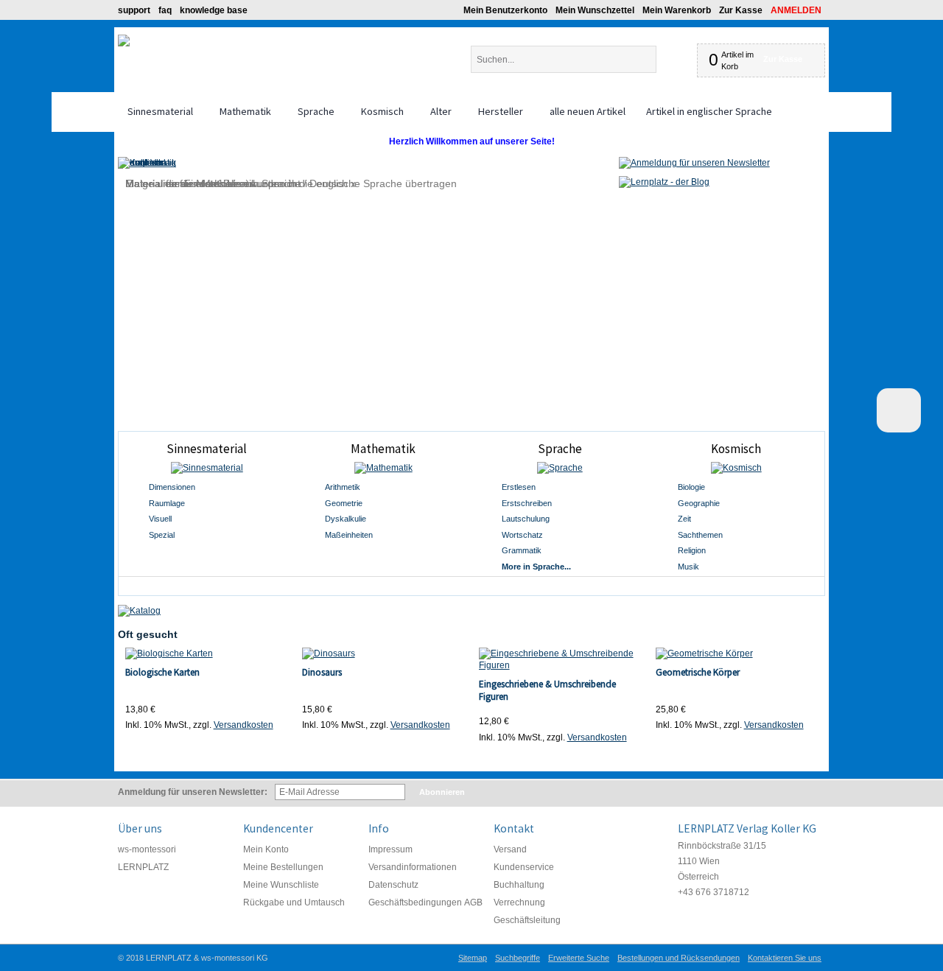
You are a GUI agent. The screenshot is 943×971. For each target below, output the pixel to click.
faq (165, 10)
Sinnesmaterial (206, 449)
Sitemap (472, 957)
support (134, 10)
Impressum (390, 849)
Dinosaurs (322, 672)
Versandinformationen (412, 867)
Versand (510, 849)
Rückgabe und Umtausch (294, 902)
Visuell (160, 518)
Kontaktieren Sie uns (784, 957)
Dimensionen (172, 487)
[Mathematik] (383, 468)
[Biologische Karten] (206, 653)
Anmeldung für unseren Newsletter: (192, 792)
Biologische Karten (162, 672)
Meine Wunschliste (281, 885)
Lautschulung (526, 518)
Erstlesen (519, 487)
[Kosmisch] (736, 468)
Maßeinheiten (349, 534)
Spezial (162, 534)
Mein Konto (266, 849)
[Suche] (668, 59)
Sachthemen (700, 534)
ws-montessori (147, 849)
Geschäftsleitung (527, 920)
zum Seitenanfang (899, 410)
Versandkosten (243, 725)
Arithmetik (342, 487)
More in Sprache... (536, 566)
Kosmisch (736, 449)
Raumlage (167, 503)
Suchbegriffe (517, 957)
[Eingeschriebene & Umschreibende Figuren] (560, 659)
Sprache (560, 449)
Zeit (684, 518)
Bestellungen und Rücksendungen (678, 957)
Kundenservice (524, 867)
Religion (692, 550)
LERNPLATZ (143, 867)
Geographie (699, 503)
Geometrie (343, 503)
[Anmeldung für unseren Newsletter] (694, 163)
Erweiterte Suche (578, 957)
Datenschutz (393, 885)
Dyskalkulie (345, 518)
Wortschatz (522, 534)
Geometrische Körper (698, 672)
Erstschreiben (527, 503)
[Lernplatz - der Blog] (664, 182)
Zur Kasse (741, 10)
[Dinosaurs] (383, 653)
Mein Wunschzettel (594, 10)
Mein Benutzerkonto (505, 10)
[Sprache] (560, 468)
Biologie (691, 487)
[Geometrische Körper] (737, 653)
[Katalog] (139, 611)
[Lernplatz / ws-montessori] (124, 40)
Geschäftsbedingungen (415, 902)
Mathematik (383, 449)
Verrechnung (519, 902)
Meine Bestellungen (283, 867)
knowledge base (214, 10)
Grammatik (521, 550)
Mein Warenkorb (676, 10)
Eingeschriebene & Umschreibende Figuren (547, 690)
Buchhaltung (519, 885)
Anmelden (796, 10)
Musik (688, 566)
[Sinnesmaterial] (207, 468)
